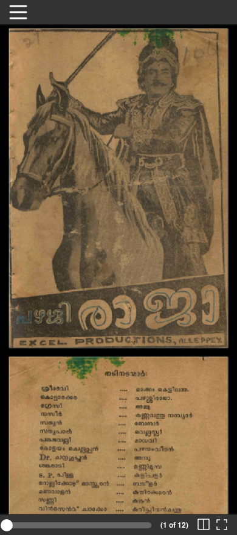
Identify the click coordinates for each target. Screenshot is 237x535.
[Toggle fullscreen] (222, 525)
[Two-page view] (203, 525)
